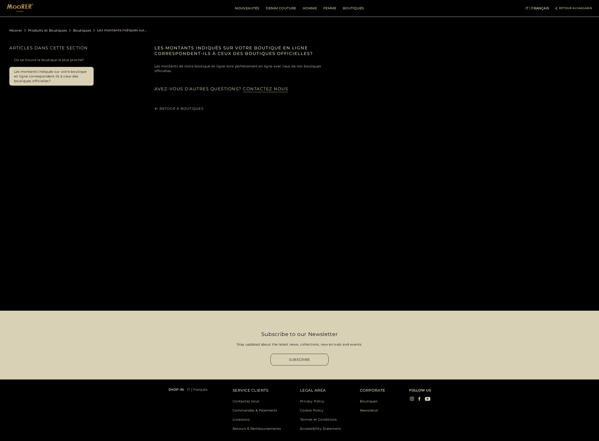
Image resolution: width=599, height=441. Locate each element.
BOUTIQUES (353, 8)
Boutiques (82, 30)
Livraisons (241, 419)
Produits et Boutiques (47, 30)
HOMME (310, 8)
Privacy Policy (312, 401)
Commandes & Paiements (255, 410)
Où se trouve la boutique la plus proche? (49, 60)
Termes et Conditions (318, 419)
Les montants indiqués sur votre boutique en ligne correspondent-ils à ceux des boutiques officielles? (50, 76)
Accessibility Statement (320, 428)
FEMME (329, 8)
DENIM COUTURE (281, 8)
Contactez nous (246, 401)
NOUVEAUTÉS (247, 8)
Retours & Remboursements (257, 428)
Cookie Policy (311, 410)
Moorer (15, 30)
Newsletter (369, 410)
